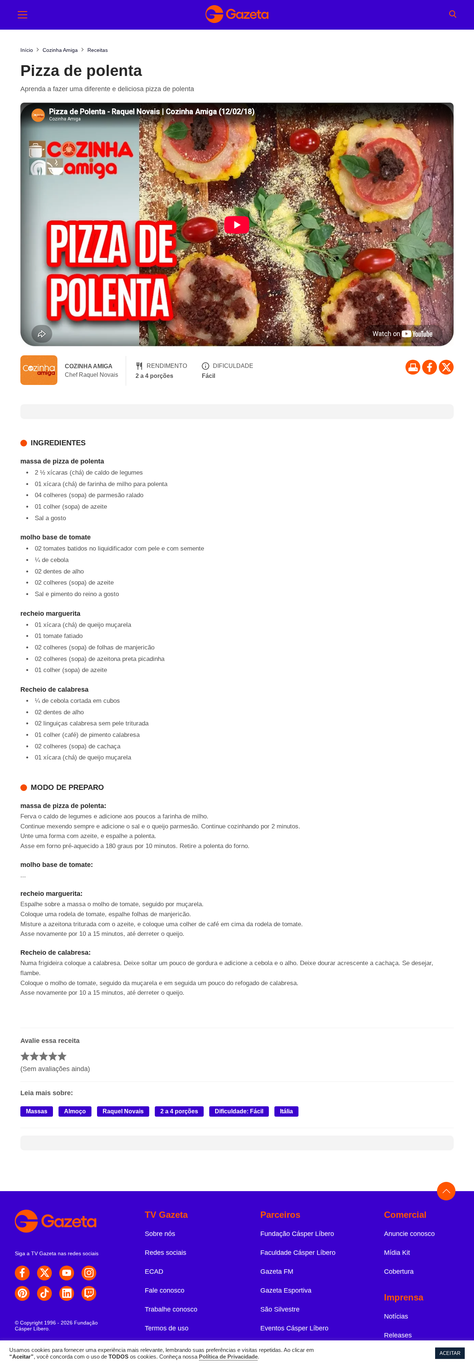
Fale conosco (164, 1290)
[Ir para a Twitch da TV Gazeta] (88, 1293)
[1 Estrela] (25, 1056)
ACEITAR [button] (450, 1353)
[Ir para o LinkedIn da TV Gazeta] (66, 1293)
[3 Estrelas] (43, 1056)
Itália (286, 1111)
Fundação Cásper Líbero (297, 1233)
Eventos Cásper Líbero (294, 1328)
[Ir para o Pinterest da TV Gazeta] (22, 1293)
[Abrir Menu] (22, 15)
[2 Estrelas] (34, 1056)
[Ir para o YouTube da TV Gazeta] (66, 1273)
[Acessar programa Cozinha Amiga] (38, 370)
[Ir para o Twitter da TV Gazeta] (446, 367)
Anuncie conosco (409, 1233)
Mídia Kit (397, 1252)
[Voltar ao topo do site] (446, 1191)
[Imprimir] (412, 367)
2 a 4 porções (179, 1111)
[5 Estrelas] (62, 1056)
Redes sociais (165, 1252)
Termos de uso (166, 1328)
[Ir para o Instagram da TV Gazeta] (88, 1273)
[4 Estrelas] (52, 1056)
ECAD (154, 1271)
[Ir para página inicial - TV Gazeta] (237, 14)
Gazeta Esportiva (285, 1290)
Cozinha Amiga (89, 366)
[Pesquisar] (452, 14)
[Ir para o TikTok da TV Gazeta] (44, 1293)
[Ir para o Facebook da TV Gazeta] (429, 367)
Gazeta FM (276, 1271)
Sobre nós (160, 1233)
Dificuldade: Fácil (239, 1111)
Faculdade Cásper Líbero (298, 1252)
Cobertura (399, 1271)
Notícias (396, 1316)
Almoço (75, 1111)
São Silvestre (280, 1309)
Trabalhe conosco (171, 1309)
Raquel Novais (123, 1111)
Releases (398, 1335)
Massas (36, 1111)
